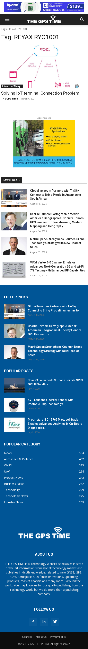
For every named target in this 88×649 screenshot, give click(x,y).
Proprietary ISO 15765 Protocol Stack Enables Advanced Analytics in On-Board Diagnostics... (55, 423)
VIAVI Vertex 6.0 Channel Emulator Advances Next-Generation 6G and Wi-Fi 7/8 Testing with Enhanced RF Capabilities (57, 266)
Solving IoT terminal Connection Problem (40, 93)
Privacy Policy (58, 637)
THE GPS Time (9, 98)
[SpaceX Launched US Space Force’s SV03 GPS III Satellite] (14, 385)
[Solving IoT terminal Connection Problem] (44, 66)
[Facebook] (33, 622)
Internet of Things (11, 86)
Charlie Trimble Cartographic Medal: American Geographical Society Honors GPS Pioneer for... (54, 330)
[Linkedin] (44, 622)
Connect (27, 637)
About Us (41, 637)
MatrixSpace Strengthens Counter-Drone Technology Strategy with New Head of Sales (57, 243)
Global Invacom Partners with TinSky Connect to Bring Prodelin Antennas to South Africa (55, 194)
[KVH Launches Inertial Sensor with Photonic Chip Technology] (14, 405)
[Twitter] (55, 622)
